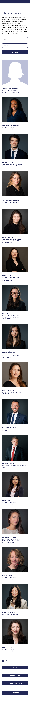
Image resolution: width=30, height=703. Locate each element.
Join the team (15, 693)
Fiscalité (16, 614)
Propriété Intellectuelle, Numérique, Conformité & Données (11, 540)
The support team (15, 683)
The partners (15, 675)
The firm (15, 668)
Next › (10, 660)
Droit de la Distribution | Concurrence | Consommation (11, 202)
